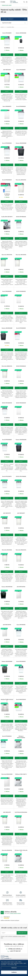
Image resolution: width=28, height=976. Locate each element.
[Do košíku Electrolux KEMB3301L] (7, 388)
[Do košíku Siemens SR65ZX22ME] (21, 461)
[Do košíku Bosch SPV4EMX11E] (7, 54)
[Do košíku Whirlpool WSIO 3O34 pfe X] (21, 872)
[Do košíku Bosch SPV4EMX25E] (7, 165)
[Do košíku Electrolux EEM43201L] (21, 571)
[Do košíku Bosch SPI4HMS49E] (7, 313)
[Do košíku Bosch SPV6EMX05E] (7, 461)
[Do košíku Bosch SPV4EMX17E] (21, 91)
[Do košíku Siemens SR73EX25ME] (21, 55)
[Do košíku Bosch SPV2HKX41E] (21, 683)
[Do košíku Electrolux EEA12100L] (7, 571)
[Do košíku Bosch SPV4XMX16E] (7, 758)
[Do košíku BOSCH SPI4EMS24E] (21, 388)
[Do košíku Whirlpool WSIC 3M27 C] (21, 796)
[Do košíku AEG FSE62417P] (7, 834)
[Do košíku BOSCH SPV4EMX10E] (7, 424)
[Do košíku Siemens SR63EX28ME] (7, 683)
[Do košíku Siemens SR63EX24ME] (7, 350)
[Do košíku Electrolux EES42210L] (7, 872)
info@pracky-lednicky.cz (15, 949)
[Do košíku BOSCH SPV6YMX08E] (21, 498)
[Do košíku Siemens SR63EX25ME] (21, 165)
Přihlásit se (22, 932)
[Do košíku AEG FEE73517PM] (7, 646)
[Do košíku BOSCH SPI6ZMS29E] (21, 424)
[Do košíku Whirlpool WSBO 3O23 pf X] (7, 721)
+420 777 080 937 (15, 951)
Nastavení (14, 968)
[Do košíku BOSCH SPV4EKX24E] (21, 238)
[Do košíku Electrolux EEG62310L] (7, 276)
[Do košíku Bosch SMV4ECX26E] (21, 721)
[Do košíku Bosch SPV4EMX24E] (7, 201)
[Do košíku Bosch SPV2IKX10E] (21, 646)
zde (15, 964)
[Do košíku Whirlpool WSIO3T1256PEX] (21, 758)
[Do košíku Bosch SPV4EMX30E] (21, 128)
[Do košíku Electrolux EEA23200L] (21, 276)
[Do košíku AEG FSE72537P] (21, 535)
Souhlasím (14, 972)
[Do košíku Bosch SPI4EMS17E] (7, 128)
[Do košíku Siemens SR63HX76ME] (7, 608)
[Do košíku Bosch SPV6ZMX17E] (7, 498)
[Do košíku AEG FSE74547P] (7, 91)
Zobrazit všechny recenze (15, 913)
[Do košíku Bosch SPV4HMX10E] (21, 350)
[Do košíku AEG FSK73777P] (7, 535)
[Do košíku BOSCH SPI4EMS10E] (21, 313)
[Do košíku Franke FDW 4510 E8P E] (7, 238)
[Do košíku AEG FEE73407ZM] (21, 608)
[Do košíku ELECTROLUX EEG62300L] (21, 834)
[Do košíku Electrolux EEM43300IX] (7, 796)
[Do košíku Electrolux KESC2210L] (21, 201)
